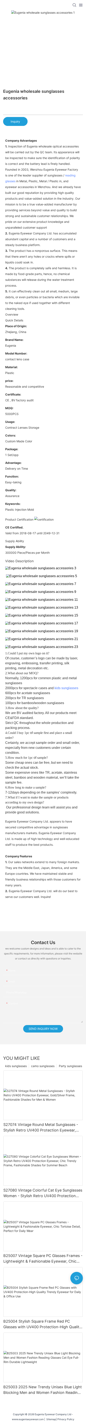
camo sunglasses (42, 1066)
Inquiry (15, 121)
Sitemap (50, 1419)
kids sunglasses (66, 688)
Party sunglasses (70, 1066)
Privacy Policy (65, 1419)
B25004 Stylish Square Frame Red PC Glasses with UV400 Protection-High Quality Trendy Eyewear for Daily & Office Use (42, 1324)
